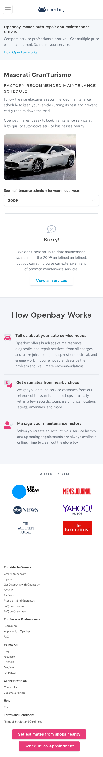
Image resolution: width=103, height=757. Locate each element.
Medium (9, 667)
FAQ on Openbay (14, 606)
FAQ (6, 636)
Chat (7, 707)
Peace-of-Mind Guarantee (19, 600)
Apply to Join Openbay (17, 631)
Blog (6, 651)
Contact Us (10, 687)
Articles (8, 589)
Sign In (8, 579)
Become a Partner (14, 692)
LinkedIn (9, 661)
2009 (13, 201)
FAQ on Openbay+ (15, 611)
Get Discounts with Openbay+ (22, 584)
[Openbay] (51, 9)
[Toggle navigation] (8, 9)
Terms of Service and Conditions (23, 721)
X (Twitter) (10, 672)
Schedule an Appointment (49, 746)
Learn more (10, 625)
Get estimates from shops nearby (49, 734)
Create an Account (15, 573)
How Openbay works (20, 52)
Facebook (9, 656)
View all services (51, 281)
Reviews (9, 595)
